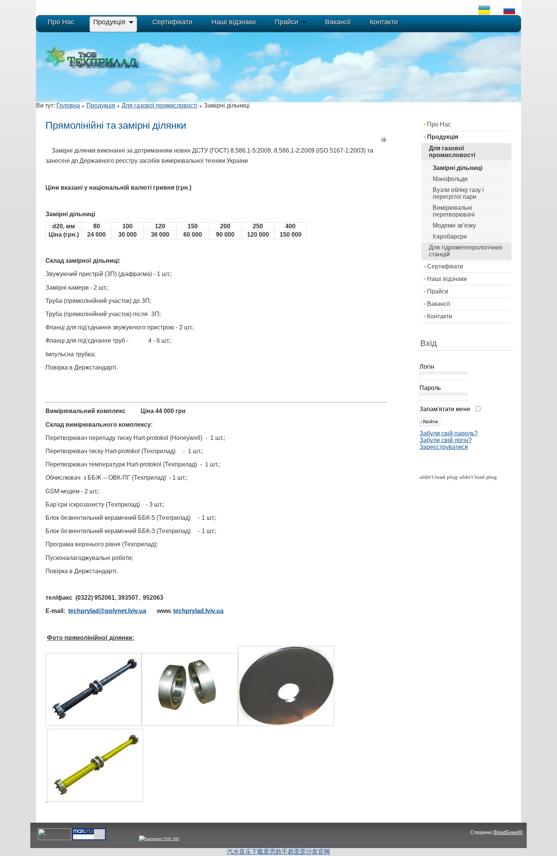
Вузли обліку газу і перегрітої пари (458, 193)
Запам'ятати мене (444, 409)
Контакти (439, 316)
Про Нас (439, 124)
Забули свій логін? (445, 440)
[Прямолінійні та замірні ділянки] (93, 723)
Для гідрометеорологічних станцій (465, 250)
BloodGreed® (508, 832)
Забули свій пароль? (448, 433)
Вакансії (438, 304)
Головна (68, 105)
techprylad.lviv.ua (198, 611)
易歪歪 (297, 851)
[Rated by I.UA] (54, 839)
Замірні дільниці (457, 168)
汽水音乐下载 (245, 851)
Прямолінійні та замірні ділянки (115, 125)
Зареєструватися (443, 447)
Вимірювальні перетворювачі (454, 211)
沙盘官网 (318, 851)
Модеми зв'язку (454, 225)
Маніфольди (450, 179)
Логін (426, 366)
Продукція (100, 105)
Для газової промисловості (159, 105)
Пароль (430, 388)
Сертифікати (445, 266)
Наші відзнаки (447, 279)
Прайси (437, 291)
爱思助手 (275, 851)
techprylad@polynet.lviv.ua (107, 611)
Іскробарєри (450, 236)
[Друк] (383, 140)
